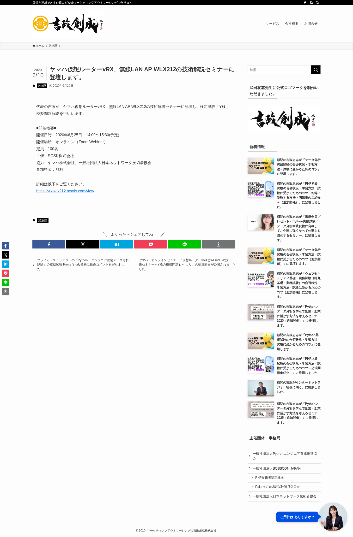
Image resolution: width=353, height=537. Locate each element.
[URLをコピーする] (218, 244)
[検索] (317, 2)
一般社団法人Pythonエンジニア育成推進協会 (285, 456)
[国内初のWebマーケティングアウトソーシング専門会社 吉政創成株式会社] (68, 23)
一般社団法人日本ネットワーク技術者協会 (284, 496)
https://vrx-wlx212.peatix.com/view (65, 191)
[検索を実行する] (316, 69)
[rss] (311, 2)
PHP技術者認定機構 (269, 477)
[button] (48, 244)
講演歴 (42, 85)
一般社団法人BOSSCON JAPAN (277, 468)
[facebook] (305, 2)
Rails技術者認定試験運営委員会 (277, 487)
